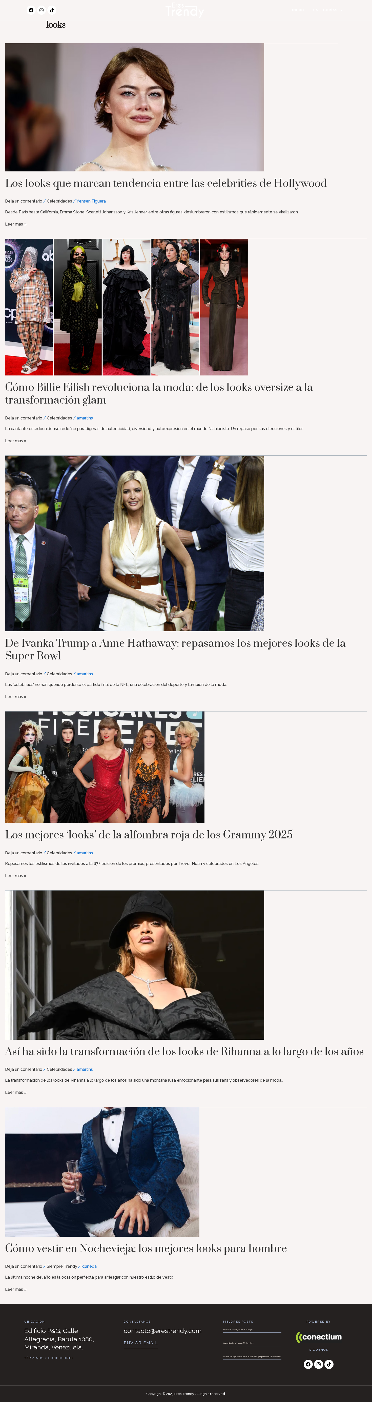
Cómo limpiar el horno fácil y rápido (238, 1343)
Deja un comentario (23, 201)
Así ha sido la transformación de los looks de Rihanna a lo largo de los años (184, 1052)
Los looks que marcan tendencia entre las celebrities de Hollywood (166, 183)
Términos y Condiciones (49, 1358)
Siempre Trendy (62, 1266)
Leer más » (16, 224)
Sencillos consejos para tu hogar (238, 1329)
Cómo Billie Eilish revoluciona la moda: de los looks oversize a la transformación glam (159, 394)
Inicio (298, 10)
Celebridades (59, 201)
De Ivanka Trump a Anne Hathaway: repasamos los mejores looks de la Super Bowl (175, 650)
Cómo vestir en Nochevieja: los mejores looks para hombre (146, 1249)
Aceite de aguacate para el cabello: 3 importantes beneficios (252, 1356)
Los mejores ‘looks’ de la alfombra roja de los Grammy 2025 (149, 835)
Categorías (325, 10)
